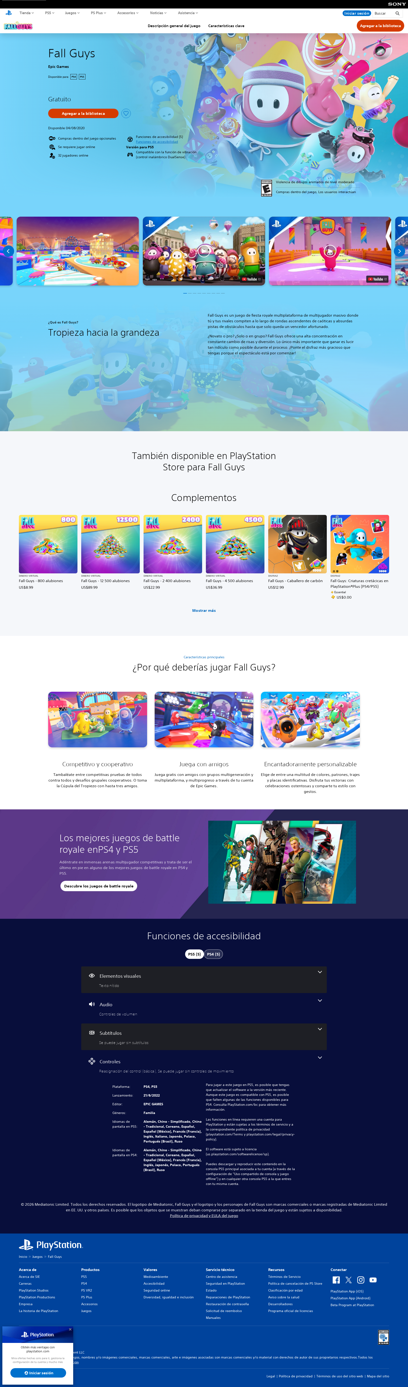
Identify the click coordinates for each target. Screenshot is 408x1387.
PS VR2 (86, 1290)
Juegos (70, 13)
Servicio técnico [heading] (220, 1269)
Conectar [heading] (339, 1269)
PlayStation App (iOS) (347, 1291)
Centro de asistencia (221, 1277)
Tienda (25, 13)
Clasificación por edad (285, 1290)
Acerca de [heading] (27, 1269)
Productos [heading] (90, 1269)
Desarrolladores (280, 1304)
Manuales (213, 1318)
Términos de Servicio (284, 1277)
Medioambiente (156, 1277)
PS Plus (97, 13)
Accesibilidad (154, 1283)
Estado (211, 1290)
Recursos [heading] (276, 1269)
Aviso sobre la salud (283, 1297)
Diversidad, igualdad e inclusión (169, 1297)
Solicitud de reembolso (224, 1311)
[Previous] (8, 251)
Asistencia (186, 13)
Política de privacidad (296, 1376)
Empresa (26, 1304)
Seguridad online (157, 1290)
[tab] (194, 954)
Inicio (23, 1257)
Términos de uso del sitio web (339, 1376)
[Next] (399, 251)
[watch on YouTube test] (251, 279)
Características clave (226, 25)
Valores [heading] (150, 1269)
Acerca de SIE (29, 1277)
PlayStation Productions (37, 1297)
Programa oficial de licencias (290, 1311)
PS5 (48, 13)
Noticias (156, 13)
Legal (271, 1376)
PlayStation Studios (34, 1290)
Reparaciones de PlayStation (228, 1297)
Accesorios (126, 13)
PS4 (84, 1283)
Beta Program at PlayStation (352, 1305)
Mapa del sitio (378, 1376)
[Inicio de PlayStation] (9, 13)
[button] (157, 141)
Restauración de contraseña (227, 1304)
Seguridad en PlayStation (225, 1283)
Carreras (25, 1283)
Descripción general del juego (174, 25)
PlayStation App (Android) (350, 1298)
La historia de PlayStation (38, 1311)
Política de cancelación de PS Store (295, 1283)
